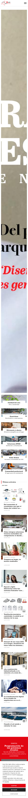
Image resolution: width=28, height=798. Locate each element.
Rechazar (14, 790)
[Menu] (25, 3)
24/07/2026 (7, 620)
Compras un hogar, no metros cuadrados (12, 560)
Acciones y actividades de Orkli (14, 459)
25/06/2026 (7, 729)
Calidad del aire (14, 403)
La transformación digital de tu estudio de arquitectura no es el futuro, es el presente (14, 698)
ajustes (7, 781)
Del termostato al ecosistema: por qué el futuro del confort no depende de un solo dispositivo (12, 506)
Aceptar (14, 785)
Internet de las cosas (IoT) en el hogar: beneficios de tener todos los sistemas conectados (14, 643)
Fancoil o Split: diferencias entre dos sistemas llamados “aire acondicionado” (13, 589)
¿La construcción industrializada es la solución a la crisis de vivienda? (12, 671)
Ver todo (4, 485)
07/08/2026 (7, 592)
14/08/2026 (7, 565)
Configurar (14, 794)
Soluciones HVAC (14, 444)
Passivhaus (14, 416)
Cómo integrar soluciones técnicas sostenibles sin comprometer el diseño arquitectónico (14, 534)
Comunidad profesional (14, 471)
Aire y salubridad (14, 404)
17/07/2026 (6, 647)
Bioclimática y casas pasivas (14, 418)
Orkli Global (14, 458)
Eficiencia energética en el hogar (14, 432)
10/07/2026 (7, 675)
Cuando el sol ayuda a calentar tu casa (12, 725)
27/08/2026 (7, 510)
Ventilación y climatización (14, 445)
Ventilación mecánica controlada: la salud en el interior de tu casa (13, 616)
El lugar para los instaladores (14, 473)
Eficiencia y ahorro (14, 430)
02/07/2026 (7, 702)
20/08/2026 (7, 537)
